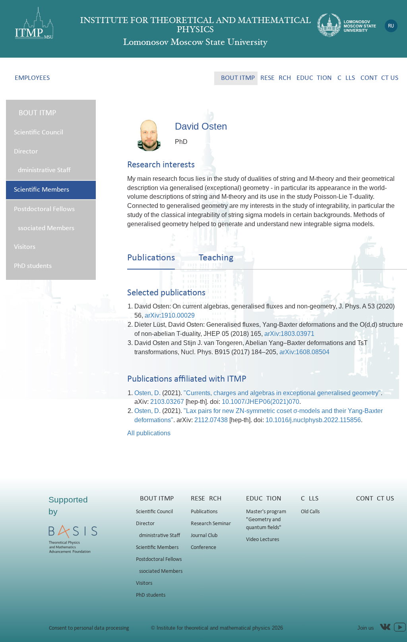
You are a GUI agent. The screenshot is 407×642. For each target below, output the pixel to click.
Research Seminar (211, 524)
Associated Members (44, 228)
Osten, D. (147, 393)
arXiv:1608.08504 (304, 352)
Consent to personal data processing (89, 628)
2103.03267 (167, 401)
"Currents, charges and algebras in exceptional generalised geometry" (282, 393)
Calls (346, 78)
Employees (32, 78)
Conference (203, 548)
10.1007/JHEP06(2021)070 (260, 401)
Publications (204, 512)
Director (26, 151)
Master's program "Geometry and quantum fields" (266, 520)
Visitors (24, 247)
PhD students (33, 266)
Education (314, 78)
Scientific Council (38, 132)
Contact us (379, 78)
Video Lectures (262, 540)
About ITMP (236, 78)
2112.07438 (211, 420)
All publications (149, 433)
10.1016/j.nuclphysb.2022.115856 (313, 420)
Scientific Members (41, 190)
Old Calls (310, 512)
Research (275, 78)
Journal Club (204, 536)
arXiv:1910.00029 (170, 315)
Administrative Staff (42, 170)
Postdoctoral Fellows (44, 209)
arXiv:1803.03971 (289, 333)
